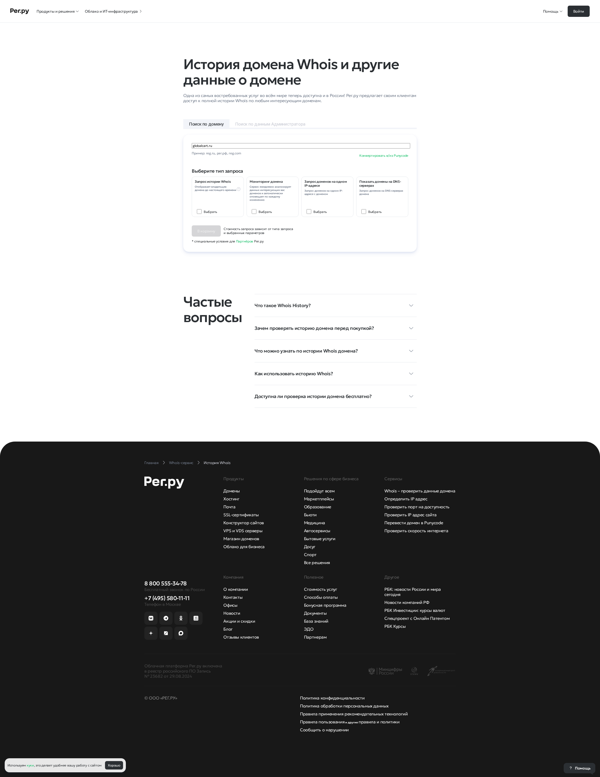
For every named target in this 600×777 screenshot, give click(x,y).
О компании (235, 589)
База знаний (316, 621)
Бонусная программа (325, 605)
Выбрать (210, 212)
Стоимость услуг (320, 589)
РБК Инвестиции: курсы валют (414, 610)
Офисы (230, 605)
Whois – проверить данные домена (419, 491)
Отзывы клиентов (241, 637)
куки (30, 765)
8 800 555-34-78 (165, 583)
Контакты (232, 597)
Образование (317, 506)
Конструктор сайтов (243, 522)
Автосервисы (317, 530)
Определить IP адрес (405, 499)
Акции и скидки (239, 621)
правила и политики (379, 722)
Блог (228, 629)
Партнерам (315, 637)
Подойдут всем (319, 491)
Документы (315, 613)
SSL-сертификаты (241, 514)
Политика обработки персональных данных (344, 706)
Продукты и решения (56, 11)
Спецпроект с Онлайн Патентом (417, 618)
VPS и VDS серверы (242, 530)
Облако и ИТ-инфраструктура (111, 11)
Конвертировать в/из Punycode (383, 155)
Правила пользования (322, 722)
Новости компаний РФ (406, 602)
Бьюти (310, 514)
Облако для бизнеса (244, 546)
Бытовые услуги (319, 538)
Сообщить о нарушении (324, 729)
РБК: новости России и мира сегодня (412, 592)
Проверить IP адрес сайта (410, 514)
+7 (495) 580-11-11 (167, 598)
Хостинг (231, 499)
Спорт (310, 554)
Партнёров (244, 241)
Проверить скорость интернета (416, 530)
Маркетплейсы (319, 499)
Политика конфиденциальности (332, 698)
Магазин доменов (241, 538)
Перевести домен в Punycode (413, 522)
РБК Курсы (394, 626)
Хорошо (114, 765)
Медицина (314, 522)
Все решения (317, 562)
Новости (231, 613)
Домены (231, 491)
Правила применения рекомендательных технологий (354, 714)
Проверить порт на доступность (417, 506)
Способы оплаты (321, 597)
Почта (229, 506)
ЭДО (309, 629)
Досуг (309, 546)
